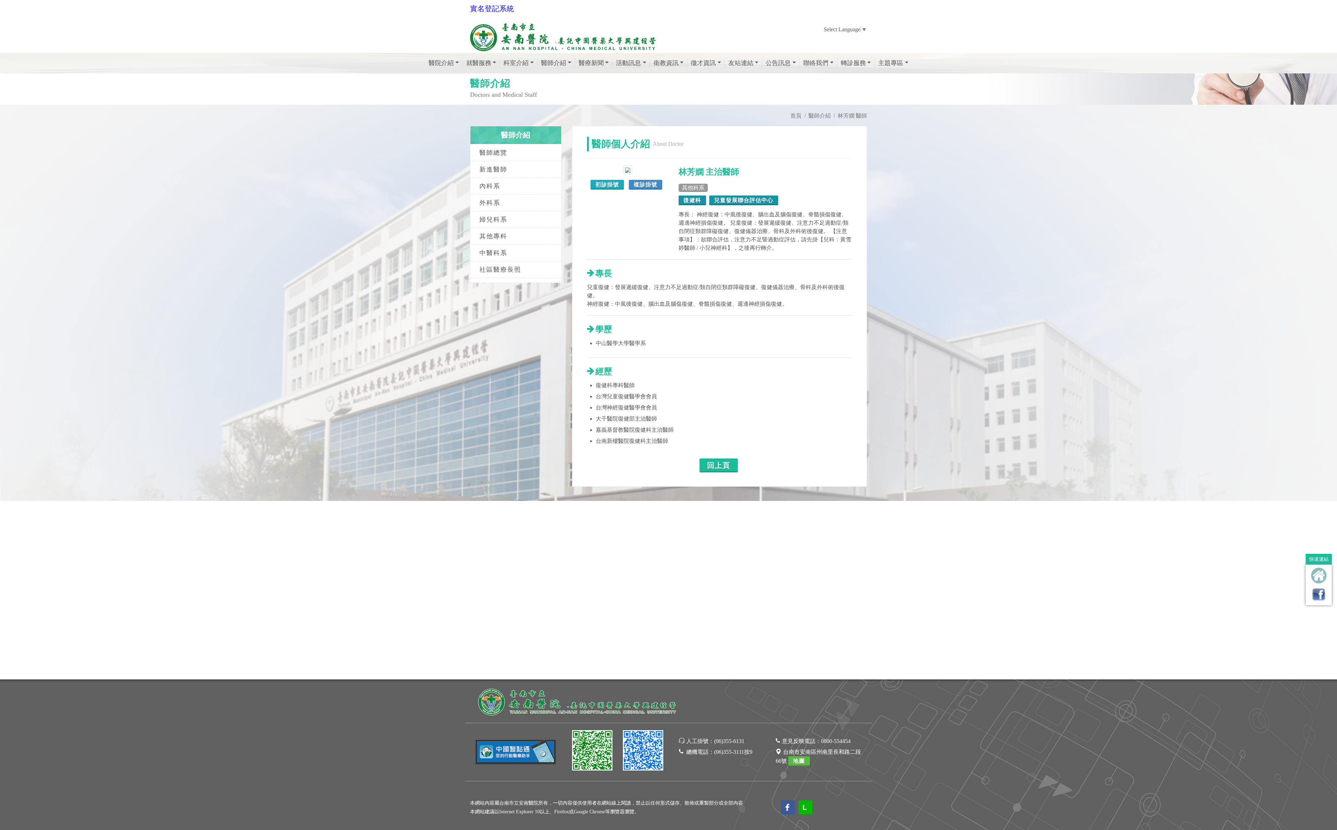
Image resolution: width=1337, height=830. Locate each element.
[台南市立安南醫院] (578, 701)
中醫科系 (493, 252)
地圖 (799, 761)
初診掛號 (607, 184)
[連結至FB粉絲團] (1319, 594)
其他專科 (493, 236)
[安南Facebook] (643, 752)
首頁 (796, 116)
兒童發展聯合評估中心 (743, 200)
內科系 (489, 186)
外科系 (489, 202)
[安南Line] (592, 752)
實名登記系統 (492, 9)
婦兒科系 (493, 219)
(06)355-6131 (729, 741)
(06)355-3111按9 (733, 752)
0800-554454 (836, 741)
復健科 (692, 200)
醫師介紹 (819, 116)
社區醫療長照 (500, 269)
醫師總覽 (493, 152)
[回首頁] (1319, 575)
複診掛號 (645, 184)
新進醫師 (493, 169)
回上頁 (718, 465)
